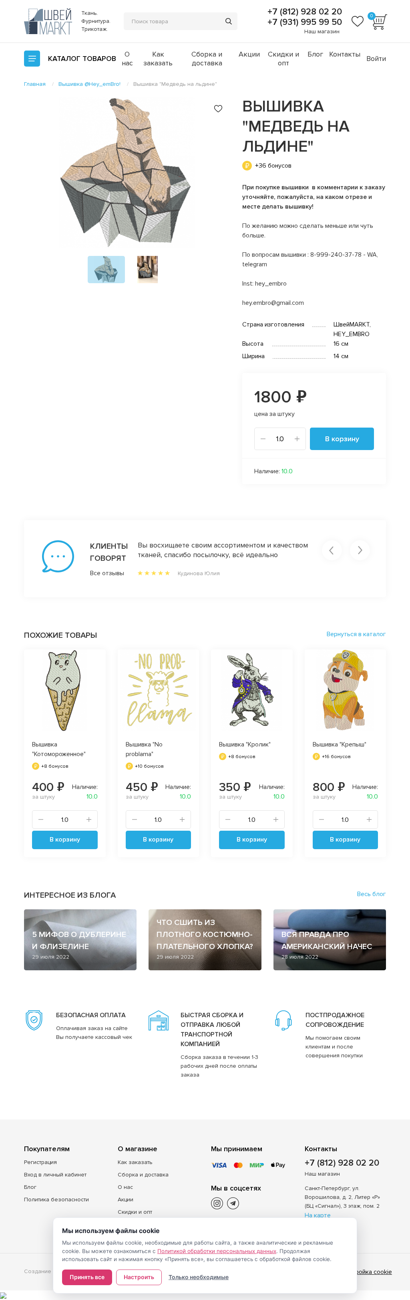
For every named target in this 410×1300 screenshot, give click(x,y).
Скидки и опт (283, 58)
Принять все (87, 1277)
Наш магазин (322, 31)
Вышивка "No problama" (144, 749)
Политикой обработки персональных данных (216, 1251)
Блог (315, 54)
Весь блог (371, 894)
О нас (127, 58)
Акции (249, 54)
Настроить (139, 1277)
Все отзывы (98, 573)
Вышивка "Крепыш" (339, 744)
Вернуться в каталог (356, 634)
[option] (127, 172)
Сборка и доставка (206, 58)
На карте (318, 1215)
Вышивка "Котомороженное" (59, 749)
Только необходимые (199, 1277)
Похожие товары (60, 635)
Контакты (344, 54)
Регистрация (40, 1162)
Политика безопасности (56, 1199)
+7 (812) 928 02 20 (303, 12)
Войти (376, 58)
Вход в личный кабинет (55, 1174)
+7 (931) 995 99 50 (303, 22)
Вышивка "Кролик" (245, 744)
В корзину (342, 438)
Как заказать (158, 58)
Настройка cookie (366, 1272)
